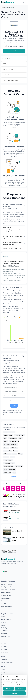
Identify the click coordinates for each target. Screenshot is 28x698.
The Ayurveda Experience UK (11, 444)
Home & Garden (5, 598)
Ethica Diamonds (13, 438)
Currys (3, 625)
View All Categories (6, 606)
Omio (20, 438)
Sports (3, 7)
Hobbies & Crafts (6, 595)
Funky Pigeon (5, 628)
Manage (14, 693)
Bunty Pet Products (19, 435)
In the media (4, 652)
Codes (8, 550)
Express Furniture (8, 460)
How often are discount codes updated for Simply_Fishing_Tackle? (12, 206)
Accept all (20, 688)
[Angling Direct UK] (5, 511)
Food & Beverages (6, 592)
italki (14, 472)
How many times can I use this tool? (12, 237)
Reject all (8, 688)
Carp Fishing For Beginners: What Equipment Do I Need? (18, 531)
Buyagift (3, 622)
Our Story (4, 649)
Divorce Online (7, 472)
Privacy (3, 672)
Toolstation (4, 630)
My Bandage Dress (8, 466)
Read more (20, 685)
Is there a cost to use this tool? (12, 249)
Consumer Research (7, 662)
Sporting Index (18, 466)
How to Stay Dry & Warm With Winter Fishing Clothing (18, 539)
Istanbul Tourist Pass (9, 463)
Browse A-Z (14, 476)
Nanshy (12, 457)
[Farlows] (5, 517)
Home (3, 550)
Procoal (5, 441)
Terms (3, 669)
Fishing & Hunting (10, 7)
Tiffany (20, 454)
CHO (5, 438)
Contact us (4, 646)
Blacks (3, 616)
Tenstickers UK (7, 450)
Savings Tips (4, 659)
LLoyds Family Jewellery (9, 469)
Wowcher (4, 633)
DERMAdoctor (7, 454)
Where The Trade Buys (9, 432)
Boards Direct (14, 447)
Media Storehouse (14, 441)
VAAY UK (6, 457)
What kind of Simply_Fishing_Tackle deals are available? (13, 230)
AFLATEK (6, 447)
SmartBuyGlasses (8, 435)
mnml (14, 454)
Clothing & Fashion (6, 587)
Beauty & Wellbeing (6, 584)
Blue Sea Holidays (6, 619)
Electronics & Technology (8, 589)
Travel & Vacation (6, 603)
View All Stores (5, 636)
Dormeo (15, 450)
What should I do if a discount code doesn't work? (12, 243)
